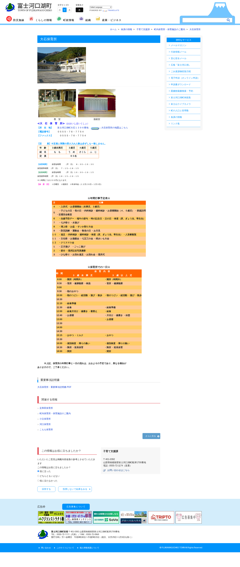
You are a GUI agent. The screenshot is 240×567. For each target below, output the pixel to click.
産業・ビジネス (112, 20)
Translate (113, 10)
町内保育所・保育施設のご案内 (55, 413)
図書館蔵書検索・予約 (182, 91)
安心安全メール (178, 58)
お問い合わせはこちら (118, 470)
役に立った (45, 471)
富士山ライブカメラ (181, 104)
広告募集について (76, 506)
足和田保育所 (46, 408)
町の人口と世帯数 (180, 110)
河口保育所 (45, 424)
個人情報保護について (89, 548)
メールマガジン (178, 45)
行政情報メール (178, 52)
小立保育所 (45, 419)
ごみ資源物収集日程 (181, 71)
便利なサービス (183, 40)
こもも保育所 (46, 429)
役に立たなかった (49, 481)
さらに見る (150, 436)
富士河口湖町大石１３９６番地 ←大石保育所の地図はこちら (92, 127)
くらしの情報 (43, 20)
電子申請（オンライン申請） (185, 78)
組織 (88, 20)
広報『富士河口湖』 (181, 65)
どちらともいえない (50, 476)
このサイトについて (65, 548)
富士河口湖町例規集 (181, 97)
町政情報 (68, 20)
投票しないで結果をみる (75, 489)
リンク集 (175, 123)
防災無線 (18, 20)
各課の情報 (176, 117)
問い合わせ (46, 548)
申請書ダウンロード (181, 84)
